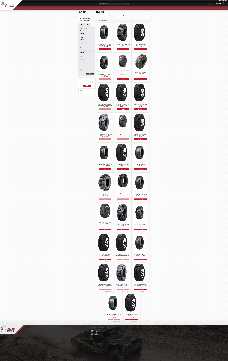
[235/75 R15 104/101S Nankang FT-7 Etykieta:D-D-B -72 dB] (139, 183)
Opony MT (25, 7)
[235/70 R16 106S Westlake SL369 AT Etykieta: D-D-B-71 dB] (121, 243)
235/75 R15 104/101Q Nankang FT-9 (140, 225)
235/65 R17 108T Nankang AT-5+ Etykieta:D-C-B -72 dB (123, 285)
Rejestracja (224, 0)
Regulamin (108, 330)
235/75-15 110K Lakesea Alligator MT (140, 73)
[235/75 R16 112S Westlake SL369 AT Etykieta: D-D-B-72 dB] (121, 93)
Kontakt (52, 7)
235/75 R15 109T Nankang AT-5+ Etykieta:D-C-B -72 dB (105, 135)
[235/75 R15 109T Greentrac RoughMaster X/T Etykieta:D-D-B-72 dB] (123, 121)
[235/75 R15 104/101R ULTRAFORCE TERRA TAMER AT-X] (105, 211)
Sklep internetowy (112, 345)
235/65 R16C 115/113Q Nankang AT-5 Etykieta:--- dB (114, 315)
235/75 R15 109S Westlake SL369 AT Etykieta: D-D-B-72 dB (140, 135)
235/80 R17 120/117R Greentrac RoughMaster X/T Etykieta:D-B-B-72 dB (123, 71)
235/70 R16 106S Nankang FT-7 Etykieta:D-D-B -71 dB (140, 255)
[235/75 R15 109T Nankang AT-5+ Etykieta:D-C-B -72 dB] (103, 123)
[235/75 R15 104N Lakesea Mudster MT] (105, 183)
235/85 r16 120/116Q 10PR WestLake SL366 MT (140, 45)
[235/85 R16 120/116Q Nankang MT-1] (122, 32)
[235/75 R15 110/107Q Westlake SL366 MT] (139, 93)
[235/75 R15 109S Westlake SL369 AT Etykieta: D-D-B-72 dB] (139, 123)
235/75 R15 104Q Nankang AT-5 (140, 164)
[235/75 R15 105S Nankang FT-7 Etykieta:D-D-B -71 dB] (104, 153)
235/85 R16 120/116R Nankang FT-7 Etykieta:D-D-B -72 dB (105, 45)
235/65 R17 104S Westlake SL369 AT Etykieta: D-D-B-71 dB (140, 285)
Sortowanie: (99, 15)
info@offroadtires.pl (96, 334)
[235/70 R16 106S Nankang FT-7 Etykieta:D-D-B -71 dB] (139, 243)
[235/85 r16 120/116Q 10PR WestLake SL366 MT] (139, 32)
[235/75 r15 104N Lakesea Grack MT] (123, 181)
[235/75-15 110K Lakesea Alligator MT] (140, 61)
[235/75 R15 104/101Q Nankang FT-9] (139, 213)
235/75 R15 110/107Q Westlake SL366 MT (140, 105)
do (86, 30)
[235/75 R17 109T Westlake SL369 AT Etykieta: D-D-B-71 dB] (103, 93)
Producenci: (113, 15)
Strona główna (26, 9)
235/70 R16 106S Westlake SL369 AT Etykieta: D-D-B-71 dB (122, 255)
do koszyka (105, 49)
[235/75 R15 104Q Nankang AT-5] (139, 153)
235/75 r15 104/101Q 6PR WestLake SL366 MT (104, 255)
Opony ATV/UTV (45, 7)
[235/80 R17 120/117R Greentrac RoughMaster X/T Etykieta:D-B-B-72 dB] (123, 60)
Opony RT (32, 7)
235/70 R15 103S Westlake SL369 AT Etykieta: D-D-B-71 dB (105, 285)
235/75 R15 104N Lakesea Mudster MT (104, 195)
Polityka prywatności (110, 332)
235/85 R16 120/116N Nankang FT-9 (105, 75)
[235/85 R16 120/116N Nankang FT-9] (104, 62)
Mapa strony (109, 329)
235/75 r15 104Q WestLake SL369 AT (123, 165)
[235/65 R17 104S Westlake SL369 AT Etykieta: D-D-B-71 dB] (139, 273)
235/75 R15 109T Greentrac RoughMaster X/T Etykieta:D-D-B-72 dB (123, 132)
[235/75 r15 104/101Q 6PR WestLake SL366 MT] (103, 243)
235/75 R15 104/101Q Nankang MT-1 (123, 225)
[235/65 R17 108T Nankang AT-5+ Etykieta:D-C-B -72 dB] (121, 273)
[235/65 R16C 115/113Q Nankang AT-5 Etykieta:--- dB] (113, 303)
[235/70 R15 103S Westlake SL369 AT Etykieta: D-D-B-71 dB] (103, 273)
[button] (87, 83)
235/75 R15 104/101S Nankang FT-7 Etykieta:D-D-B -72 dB (140, 195)
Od (80, 30)
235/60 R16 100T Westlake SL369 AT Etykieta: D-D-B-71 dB (131, 315)
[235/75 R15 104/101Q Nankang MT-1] (122, 213)
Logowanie (220, 0)
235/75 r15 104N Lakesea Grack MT (123, 191)
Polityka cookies (109, 333)
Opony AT (38, 7)
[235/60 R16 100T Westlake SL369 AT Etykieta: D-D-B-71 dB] (130, 303)
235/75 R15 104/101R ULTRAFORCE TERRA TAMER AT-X (104, 222)
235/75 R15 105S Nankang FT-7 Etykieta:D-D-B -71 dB (105, 165)
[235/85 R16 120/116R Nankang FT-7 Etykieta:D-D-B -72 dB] (104, 32)
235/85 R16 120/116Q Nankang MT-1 (123, 45)
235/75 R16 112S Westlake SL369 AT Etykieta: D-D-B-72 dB (122, 105)
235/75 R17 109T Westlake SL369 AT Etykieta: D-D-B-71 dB (105, 105)
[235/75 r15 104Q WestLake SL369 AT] (121, 153)
